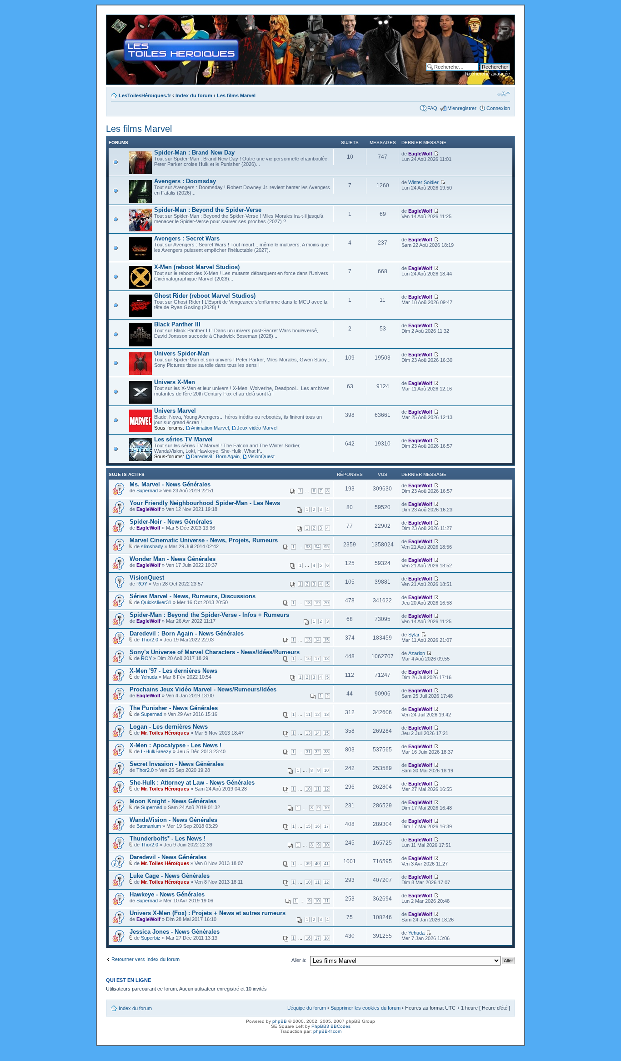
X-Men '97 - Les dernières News (173, 670)
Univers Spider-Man (182, 353)
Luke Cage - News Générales (170, 875)
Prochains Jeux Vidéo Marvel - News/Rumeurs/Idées (203, 689)
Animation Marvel (210, 427)
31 (308, 752)
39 (308, 863)
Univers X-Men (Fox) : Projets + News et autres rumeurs (207, 913)
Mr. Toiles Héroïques (165, 733)
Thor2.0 (149, 639)
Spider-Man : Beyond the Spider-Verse (207, 209)
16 (308, 658)
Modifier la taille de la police (503, 94)
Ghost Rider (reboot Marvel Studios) (204, 295)
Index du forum (193, 95)
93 (308, 547)
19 (317, 603)
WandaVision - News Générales (173, 819)
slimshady (152, 546)
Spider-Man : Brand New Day (194, 152)
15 (326, 640)
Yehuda (149, 677)
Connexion (498, 108)
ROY (141, 583)
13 (308, 640)
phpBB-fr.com (327, 1031)
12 (317, 714)
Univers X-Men (174, 382)
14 (317, 640)
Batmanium (148, 826)
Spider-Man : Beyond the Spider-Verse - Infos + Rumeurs (209, 614)
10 (326, 770)
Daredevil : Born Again (215, 456)
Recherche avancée (487, 73)
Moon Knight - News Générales (173, 801)
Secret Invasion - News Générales (177, 764)
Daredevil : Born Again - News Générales (187, 633)
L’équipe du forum (306, 1008)
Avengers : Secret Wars (187, 238)
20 (326, 603)
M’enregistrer (461, 108)
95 (326, 547)
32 (317, 752)
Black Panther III (177, 324)
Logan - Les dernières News (169, 726)
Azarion (416, 653)
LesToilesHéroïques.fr (145, 95)
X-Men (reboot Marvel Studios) (197, 267)
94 (317, 547)
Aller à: (298, 960)
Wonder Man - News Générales (172, 559)
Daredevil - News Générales (168, 857)
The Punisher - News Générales (174, 708)
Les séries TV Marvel (183, 439)
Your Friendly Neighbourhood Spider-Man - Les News (205, 503)
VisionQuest (261, 456)
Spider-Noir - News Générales (171, 521)
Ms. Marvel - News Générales (170, 484)
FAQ (432, 108)
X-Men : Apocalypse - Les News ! (175, 745)
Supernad (147, 490)
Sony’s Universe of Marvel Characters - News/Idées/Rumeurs (215, 652)
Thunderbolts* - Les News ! (167, 838)
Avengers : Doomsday (185, 181)
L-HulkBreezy (156, 751)
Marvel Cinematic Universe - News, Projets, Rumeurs (204, 540)
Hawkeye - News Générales (167, 894)
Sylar (414, 634)
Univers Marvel (175, 410)
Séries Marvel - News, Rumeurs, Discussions (192, 596)
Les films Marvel (236, 95)
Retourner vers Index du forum (145, 959)
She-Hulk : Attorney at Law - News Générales (192, 782)
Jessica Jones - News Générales (175, 931)
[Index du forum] (114, 19)
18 (308, 603)
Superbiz (150, 938)
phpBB (279, 1021)
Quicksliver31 (156, 602)
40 (317, 863)
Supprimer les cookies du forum (366, 1008)
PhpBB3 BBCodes (331, 1026)
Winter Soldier (423, 182)
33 (326, 752)
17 (317, 658)
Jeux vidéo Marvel (257, 427)
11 (308, 714)
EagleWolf (420, 153)
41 (326, 863)
